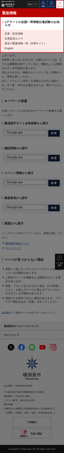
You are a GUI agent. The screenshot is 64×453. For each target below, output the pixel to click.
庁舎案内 (32, 422)
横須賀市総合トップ (17, 243)
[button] (43, 4)
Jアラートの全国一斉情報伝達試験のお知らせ (32, 23)
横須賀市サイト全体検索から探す (26, 123)
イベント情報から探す (19, 173)
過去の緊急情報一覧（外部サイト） (26, 43)
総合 (32, 4)
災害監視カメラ (14, 38)
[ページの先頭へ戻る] (59, 448)
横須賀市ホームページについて (21, 326)
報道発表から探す (16, 198)
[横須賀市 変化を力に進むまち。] (8, 4)
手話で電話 (36, 433)
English (9, 48)
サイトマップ (13, 248)
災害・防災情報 (14, 33)
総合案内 (6, 312)
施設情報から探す (16, 148)
